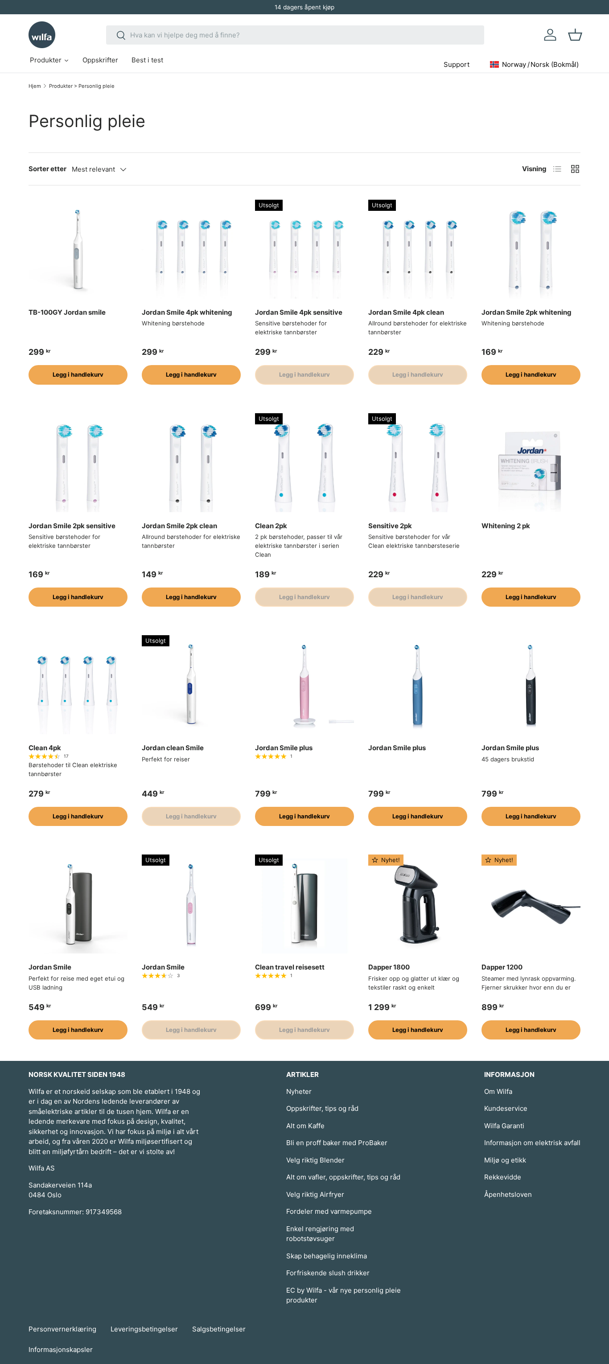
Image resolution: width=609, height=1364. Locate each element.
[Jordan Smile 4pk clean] (417, 249)
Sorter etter (47, 168)
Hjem (35, 86)
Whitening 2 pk (505, 526)
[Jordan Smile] (78, 904)
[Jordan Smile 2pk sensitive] (78, 462)
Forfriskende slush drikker (328, 1273)
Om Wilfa (498, 1091)
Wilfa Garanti (504, 1126)
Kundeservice (505, 1108)
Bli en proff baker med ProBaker (336, 1142)
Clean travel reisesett (290, 967)
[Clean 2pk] (304, 462)
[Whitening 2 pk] (530, 462)
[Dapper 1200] (530, 904)
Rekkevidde (502, 1177)
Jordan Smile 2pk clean (179, 526)
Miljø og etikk (505, 1160)
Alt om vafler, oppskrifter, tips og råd (343, 1177)
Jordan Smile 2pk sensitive (72, 526)
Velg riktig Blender (315, 1160)
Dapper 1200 (502, 967)
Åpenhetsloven (508, 1194)
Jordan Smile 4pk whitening (187, 312)
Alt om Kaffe (305, 1126)
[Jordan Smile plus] (304, 684)
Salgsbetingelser (219, 1329)
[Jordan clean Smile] (191, 684)
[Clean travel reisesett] (304, 904)
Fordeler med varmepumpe (329, 1211)
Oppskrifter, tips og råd (322, 1108)
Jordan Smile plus (284, 748)
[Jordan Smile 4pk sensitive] (304, 249)
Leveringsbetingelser (144, 1329)
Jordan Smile (50, 967)
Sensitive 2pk (390, 526)
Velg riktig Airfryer (315, 1194)
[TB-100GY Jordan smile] (78, 249)
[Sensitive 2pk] (417, 462)
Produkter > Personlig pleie (82, 86)
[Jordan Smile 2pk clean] (191, 462)
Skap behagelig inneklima (326, 1256)
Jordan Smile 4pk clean (406, 312)
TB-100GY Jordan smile (67, 312)
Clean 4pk (45, 748)
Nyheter (299, 1091)
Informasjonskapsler (61, 1349)
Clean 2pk (271, 526)
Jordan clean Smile (173, 748)
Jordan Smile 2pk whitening (526, 312)
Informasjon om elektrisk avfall (532, 1142)
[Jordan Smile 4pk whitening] (191, 249)
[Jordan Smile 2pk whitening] (530, 249)
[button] (575, 35)
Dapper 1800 (389, 967)
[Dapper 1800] (417, 904)
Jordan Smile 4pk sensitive (298, 312)
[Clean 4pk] (78, 684)
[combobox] (295, 35)
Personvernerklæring (62, 1329)
